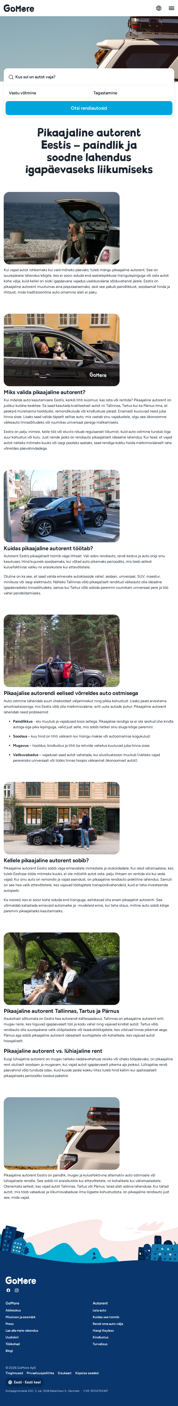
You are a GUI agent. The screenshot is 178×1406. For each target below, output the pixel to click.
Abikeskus (13, 1310)
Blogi (9, 1351)
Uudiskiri (12, 1337)
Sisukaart (65, 1373)
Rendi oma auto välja (108, 1324)
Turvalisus (100, 1344)
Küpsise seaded (87, 1373)
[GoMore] (19, 8)
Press (10, 1324)
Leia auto (99, 1310)
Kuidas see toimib (106, 1317)
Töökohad (13, 1344)
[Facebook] (8, 1290)
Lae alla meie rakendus (22, 1331)
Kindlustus (100, 1337)
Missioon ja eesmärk (20, 1317)
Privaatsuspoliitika (40, 1373)
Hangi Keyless (103, 1331)
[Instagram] (16, 1290)
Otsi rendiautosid (89, 108)
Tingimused (14, 1373)
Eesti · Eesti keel (27, 1382)
